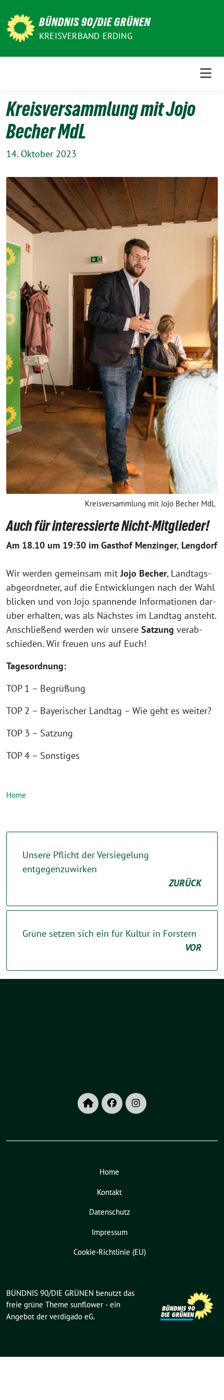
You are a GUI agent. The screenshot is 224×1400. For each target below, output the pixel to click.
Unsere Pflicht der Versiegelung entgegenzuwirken (112, 869)
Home (16, 795)
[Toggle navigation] (206, 73)
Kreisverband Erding (85, 36)
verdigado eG (71, 1316)
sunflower (86, 1304)
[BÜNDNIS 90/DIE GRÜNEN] (20, 27)
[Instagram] (136, 1103)
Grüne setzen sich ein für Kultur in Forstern (112, 940)
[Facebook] (112, 1103)
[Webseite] (88, 1103)
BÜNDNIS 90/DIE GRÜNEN (95, 22)
